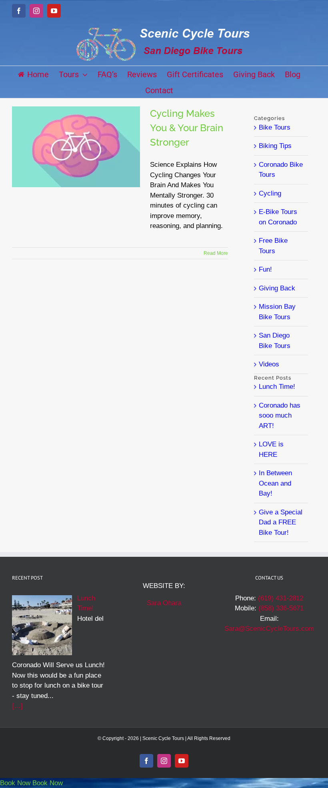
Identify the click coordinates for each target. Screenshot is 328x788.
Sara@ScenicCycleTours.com (269, 628)
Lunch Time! (277, 386)
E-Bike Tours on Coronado (278, 217)
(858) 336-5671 (281, 608)
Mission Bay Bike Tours (277, 312)
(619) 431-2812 (280, 598)
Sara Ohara (164, 603)
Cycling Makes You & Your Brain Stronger (186, 128)
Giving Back (277, 288)
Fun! (265, 269)
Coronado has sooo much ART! (279, 416)
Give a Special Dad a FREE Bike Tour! (280, 522)
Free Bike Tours (273, 246)
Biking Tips (275, 146)
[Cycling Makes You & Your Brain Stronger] (76, 146)
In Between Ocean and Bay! (275, 483)
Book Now (15, 783)
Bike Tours (274, 127)
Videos (269, 364)
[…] (17, 706)
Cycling (270, 193)
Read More (216, 253)
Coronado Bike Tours (281, 170)
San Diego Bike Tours (274, 341)
